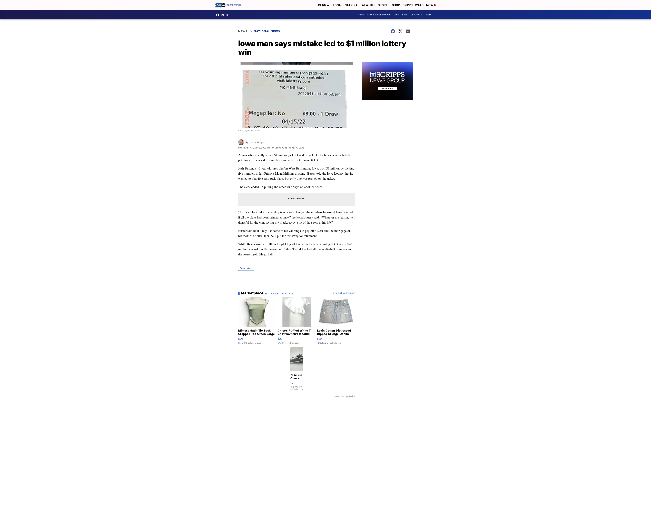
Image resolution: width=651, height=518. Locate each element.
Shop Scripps (402, 5)
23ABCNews (223, 15)
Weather (368, 5)
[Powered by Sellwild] (350, 396)
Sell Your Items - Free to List (279, 294)
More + (429, 14)
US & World (416, 14)
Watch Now (424, 5)
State (404, 14)
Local (337, 5)
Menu (322, 5)
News (361, 14)
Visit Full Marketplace (344, 293)
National (352, 5)
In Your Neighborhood (379, 14)
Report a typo (246, 268)
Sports (384, 5)
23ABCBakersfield (218, 15)
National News (267, 31)
